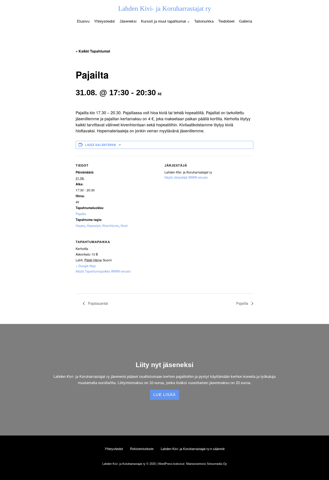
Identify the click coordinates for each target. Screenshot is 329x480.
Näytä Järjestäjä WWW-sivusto (186, 177)
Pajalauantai (97, 303)
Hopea (80, 225)
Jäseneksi (128, 21)
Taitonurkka (204, 21)
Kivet (124, 225)
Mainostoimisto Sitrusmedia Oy (206, 463)
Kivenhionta (110, 225)
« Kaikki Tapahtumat (93, 51)
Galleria (245, 21)
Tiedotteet (226, 21)
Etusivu (83, 21)
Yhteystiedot (104, 21)
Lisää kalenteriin (100, 145)
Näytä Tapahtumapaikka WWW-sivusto (103, 271)
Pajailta (81, 213)
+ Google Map (86, 266)
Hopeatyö (93, 225)
